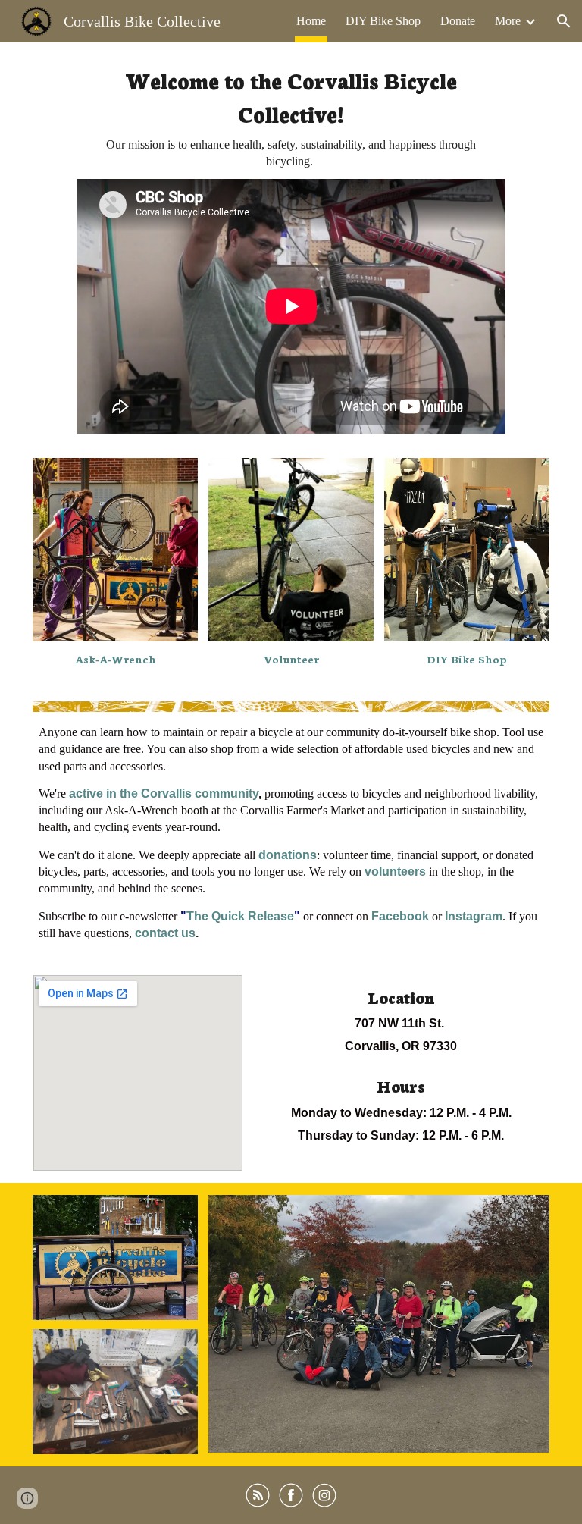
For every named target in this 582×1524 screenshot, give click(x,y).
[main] (291, 117)
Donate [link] (457, 20)
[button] (564, 21)
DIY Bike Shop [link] (383, 20)
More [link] (508, 20)
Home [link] (311, 20)
